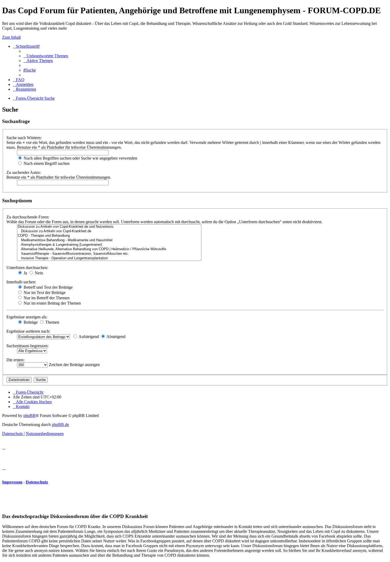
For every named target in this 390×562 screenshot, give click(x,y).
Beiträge (30, 322)
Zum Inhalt (11, 37)
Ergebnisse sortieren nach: (28, 331)
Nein (38, 273)
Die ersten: (15, 360)
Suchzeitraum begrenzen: (27, 346)
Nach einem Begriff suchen (46, 163)
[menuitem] (45, 56)
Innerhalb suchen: (21, 282)
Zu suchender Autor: (23, 172)
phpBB (29, 415)
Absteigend (115, 336)
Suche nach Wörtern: (24, 137)
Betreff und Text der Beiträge (48, 287)
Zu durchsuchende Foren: (27, 217)
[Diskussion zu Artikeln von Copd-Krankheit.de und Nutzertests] (109, 227)
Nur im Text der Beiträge (44, 292)
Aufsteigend (88, 336)
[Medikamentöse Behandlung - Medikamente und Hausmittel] (109, 240)
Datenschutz (37, 482)
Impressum (12, 482)
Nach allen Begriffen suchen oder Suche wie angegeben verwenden (80, 158)
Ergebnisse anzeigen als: (26, 317)
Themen (51, 322)
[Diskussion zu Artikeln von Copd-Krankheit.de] (109, 231)
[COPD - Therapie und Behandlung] (109, 236)
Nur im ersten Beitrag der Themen (52, 303)
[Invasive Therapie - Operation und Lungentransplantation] (109, 258)
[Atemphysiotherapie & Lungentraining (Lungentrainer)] (109, 245)
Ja (25, 273)
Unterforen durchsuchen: (27, 267)
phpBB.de (60, 424)
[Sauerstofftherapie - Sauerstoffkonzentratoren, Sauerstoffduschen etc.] (109, 254)
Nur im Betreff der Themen (46, 298)
